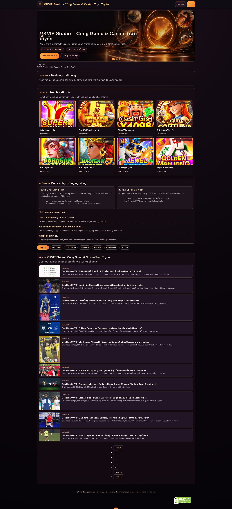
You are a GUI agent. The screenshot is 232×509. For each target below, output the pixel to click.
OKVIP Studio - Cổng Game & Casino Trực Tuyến (76, 4)
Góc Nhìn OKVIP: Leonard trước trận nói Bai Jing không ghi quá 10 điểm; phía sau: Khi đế (104, 398)
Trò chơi (124, 248)
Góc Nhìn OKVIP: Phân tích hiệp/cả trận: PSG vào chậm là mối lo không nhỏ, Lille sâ (101, 271)
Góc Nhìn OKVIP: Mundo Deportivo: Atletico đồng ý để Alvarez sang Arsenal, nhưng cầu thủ (105, 435)
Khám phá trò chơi (49, 56)
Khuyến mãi (111, 248)
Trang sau (118, 472)
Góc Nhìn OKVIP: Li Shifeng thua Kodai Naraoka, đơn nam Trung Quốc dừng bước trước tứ (105, 418)
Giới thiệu (180, 4)
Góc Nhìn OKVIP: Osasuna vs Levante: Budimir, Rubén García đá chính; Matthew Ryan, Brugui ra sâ (109, 384)
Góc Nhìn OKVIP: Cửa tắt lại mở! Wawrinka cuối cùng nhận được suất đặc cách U (100, 301)
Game (191, 4)
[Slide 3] (119, 59)
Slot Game (56, 248)
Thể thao (97, 248)
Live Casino (71, 248)
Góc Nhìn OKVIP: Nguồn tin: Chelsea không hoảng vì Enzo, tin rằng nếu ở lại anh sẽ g (102, 285)
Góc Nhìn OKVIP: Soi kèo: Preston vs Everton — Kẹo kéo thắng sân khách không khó (102, 328)
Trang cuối (119, 477)
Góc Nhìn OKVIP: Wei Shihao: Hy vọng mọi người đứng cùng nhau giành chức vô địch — (104, 370)
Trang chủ (41, 65)
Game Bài (85, 248)
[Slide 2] (117, 59)
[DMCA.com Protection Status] (182, 500)
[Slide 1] (113, 59)
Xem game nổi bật (69, 56)
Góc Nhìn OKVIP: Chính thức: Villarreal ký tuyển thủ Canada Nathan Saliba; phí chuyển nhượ (106, 342)
